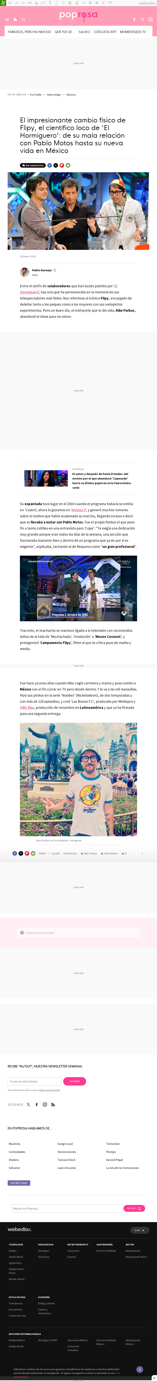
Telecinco (71, 94)
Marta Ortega (54, 94)
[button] (44, 270)
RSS (53, 1104)
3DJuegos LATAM (47, 1340)
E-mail (68, 165)
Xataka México (17, 1340)
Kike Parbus (90, 853)
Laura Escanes (67, 1168)
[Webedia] (19, 1229)
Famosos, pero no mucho (29, 32)
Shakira (14, 1160)
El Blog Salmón (46, 1303)
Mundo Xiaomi (17, 1279)
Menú (7, 19)
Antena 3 (78, 510)
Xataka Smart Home (16, 1271)
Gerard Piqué (114, 1160)
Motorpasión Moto (136, 1257)
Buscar (23, 19)
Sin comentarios (34, 165)
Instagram (151, 19)
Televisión (113, 1144)
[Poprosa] (78, 15)
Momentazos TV (133, 32)
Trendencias (16, 1303)
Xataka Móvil (16, 1257)
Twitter (142, 19)
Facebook (134, 19)
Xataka (12, 1250)
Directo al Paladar (106, 1250)
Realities (14, 1144)
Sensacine (73, 1250)
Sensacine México (77, 1340)
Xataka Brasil (16, 1346)
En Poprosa (78, 469)
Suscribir (75, 1081)
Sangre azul (65, 1144)
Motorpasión (133, 1250)
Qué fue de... (65, 32)
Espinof (71, 1257)
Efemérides (71, 853)
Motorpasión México (133, 1342)
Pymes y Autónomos (44, 1311)
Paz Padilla (36, 94)
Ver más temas (19, 1183)
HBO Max (27, 707)
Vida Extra (43, 1257)
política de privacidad (49, 1090)
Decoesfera (15, 1309)
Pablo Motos (111, 853)
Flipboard (62, 165)
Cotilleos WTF (105, 32)
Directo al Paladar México (106, 1342)
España (56, 853)
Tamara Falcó (66, 1160)
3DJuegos (43, 1250)
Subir (137, 1230)
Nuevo (15, 19)
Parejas (111, 1152)
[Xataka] (3, 3)
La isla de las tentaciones (122, 1168)
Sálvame (14, 1168)
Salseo (84, 32)
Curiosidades (17, 1152)
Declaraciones (67, 1152)
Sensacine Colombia (73, 1348)
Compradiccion (17, 1315)
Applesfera (15, 1263)
